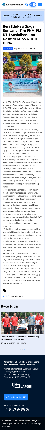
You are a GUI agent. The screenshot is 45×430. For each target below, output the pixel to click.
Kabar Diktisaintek (18, 15)
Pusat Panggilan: (17, 397)
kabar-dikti (29, 15)
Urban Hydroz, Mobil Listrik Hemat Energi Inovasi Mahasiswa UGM (20, 338)
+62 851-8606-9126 (22, 377)
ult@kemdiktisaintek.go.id (20, 374)
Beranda (6, 15)
